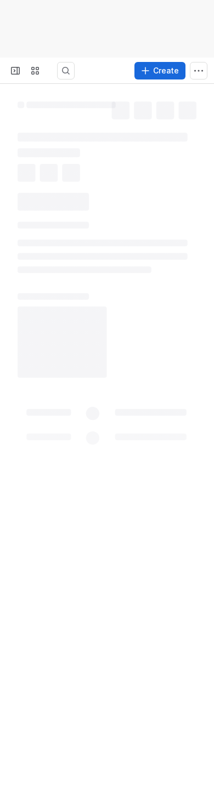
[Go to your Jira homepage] (57, 70)
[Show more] (198, 70)
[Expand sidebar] (15, 70)
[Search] (79, 70)
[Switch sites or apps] (35, 70)
